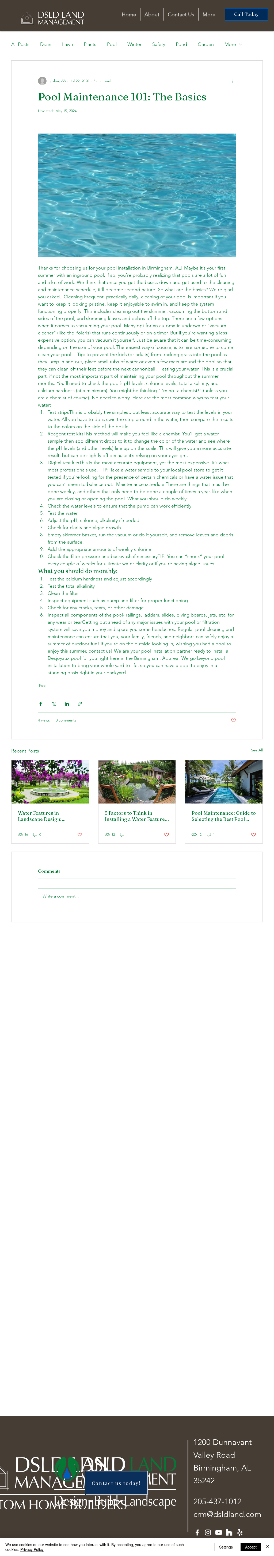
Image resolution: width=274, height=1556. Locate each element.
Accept (251, 1547)
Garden (206, 44)
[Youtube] (219, 1532)
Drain (45, 44)
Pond (181, 44)
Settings (226, 1547)
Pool (112, 44)
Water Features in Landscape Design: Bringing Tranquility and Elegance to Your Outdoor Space (48, 816)
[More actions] (233, 81)
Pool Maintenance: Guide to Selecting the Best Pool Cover (224, 816)
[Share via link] (79, 703)
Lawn (67, 44)
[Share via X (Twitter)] (53, 703)
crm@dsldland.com (227, 1514)
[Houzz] (229, 1532)
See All (257, 750)
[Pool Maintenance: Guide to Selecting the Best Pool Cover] (223, 782)
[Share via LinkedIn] (66, 703)
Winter (134, 44)
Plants (90, 44)
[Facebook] (197, 1532)
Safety (158, 44)
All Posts (20, 44)
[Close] (267, 1547)
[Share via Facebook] (40, 703)
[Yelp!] (240, 1532)
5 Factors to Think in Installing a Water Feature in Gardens (135, 816)
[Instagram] (208, 1532)
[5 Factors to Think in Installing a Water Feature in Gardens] (137, 782)
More (230, 44)
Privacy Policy (32, 1549)
